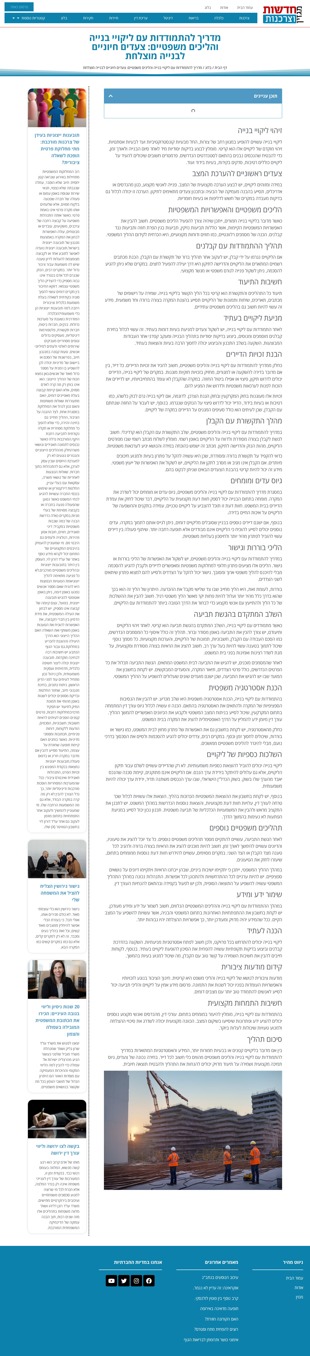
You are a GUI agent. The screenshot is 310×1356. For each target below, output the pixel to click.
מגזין (299, 1297)
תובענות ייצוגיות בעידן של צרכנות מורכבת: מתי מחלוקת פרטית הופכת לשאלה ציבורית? (57, 148)
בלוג (208, 7)
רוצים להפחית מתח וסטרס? (216, 1329)
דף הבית (221, 67)
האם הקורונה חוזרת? (221, 1319)
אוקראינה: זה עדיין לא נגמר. (215, 1287)
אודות (224, 7)
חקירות (88, 17)
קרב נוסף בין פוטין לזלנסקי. (216, 1298)
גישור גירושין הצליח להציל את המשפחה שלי (59, 893)
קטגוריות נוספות (33, 17)
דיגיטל (168, 17)
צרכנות (244, 17)
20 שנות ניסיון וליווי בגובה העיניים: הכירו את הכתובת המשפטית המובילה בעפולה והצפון (57, 1020)
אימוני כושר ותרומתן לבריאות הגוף (211, 1339)
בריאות (194, 17)
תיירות (113, 17)
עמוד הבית (245, 7)
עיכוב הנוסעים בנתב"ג (220, 1277)
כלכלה (218, 17)
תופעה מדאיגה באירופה (219, 1308)
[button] (111, 96)
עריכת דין (141, 17)
